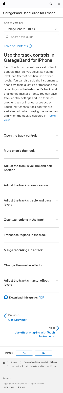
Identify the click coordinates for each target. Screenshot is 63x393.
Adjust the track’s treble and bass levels (27, 202)
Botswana (7, 378)
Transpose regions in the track (25, 235)
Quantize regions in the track (24, 220)
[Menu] (59, 4)
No (43, 353)
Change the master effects (23, 265)
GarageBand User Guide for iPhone (29, 13)
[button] (51, 4)
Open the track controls (20, 135)
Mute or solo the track (19, 151)
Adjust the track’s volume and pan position (28, 168)
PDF (41, 297)
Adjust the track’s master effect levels (26, 283)
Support (14, 362)
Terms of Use (8, 387)
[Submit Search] (7, 37)
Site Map (22, 387)
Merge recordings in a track (23, 250)
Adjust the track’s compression (26, 185)
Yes (24, 353)
